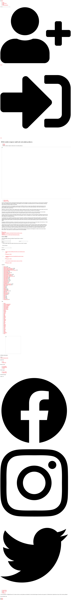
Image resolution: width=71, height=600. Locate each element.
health (4, 322)
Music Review (6, 293)
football (5, 319)
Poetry (5, 295)
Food (4, 287)
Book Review (6, 282)
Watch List (4, 592)
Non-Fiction (5, 294)
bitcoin (5, 310)
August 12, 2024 (8, 262)
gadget (5, 320)
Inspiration (5, 289)
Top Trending (4, 366)
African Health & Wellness (8, 274)
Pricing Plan (4, 362)
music (4, 327)
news (4, 328)
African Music (6, 278)
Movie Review (6, 292)
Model (5, 325)
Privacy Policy (4, 371)
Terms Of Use (4, 372)
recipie (5, 329)
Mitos (3, 4)
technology (5, 332)
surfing (5, 331)
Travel (5, 298)
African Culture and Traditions (8, 269)
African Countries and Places (8, 268)
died (4, 314)
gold (4, 321)
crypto (5, 312)
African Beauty (6, 267)
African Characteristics (7, 304)
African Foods (6, 273)
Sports (5, 296)
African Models (6, 307)
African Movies (6, 277)
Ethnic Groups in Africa (7, 284)
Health (5, 288)
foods (4, 318)
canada (5, 311)
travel (4, 333)
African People (6, 280)
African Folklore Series (7, 272)
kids (4, 323)
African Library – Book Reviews (9, 276)
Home (3, 2)
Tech (4, 297)
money (5, 326)
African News (4, 3)
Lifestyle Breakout (6, 290)
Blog (3, 361)
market (5, 324)
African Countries (6, 305)
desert (4, 313)
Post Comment (4, 245)
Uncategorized (6, 299)
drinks (5, 316)
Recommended (4, 367)
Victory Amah (6, 200)
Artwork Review (6, 281)
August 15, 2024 (8, 254)
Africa (4, 144)
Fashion (5, 285)
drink (4, 315)
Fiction (5, 286)
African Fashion (6, 271)
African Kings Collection (7, 275)
